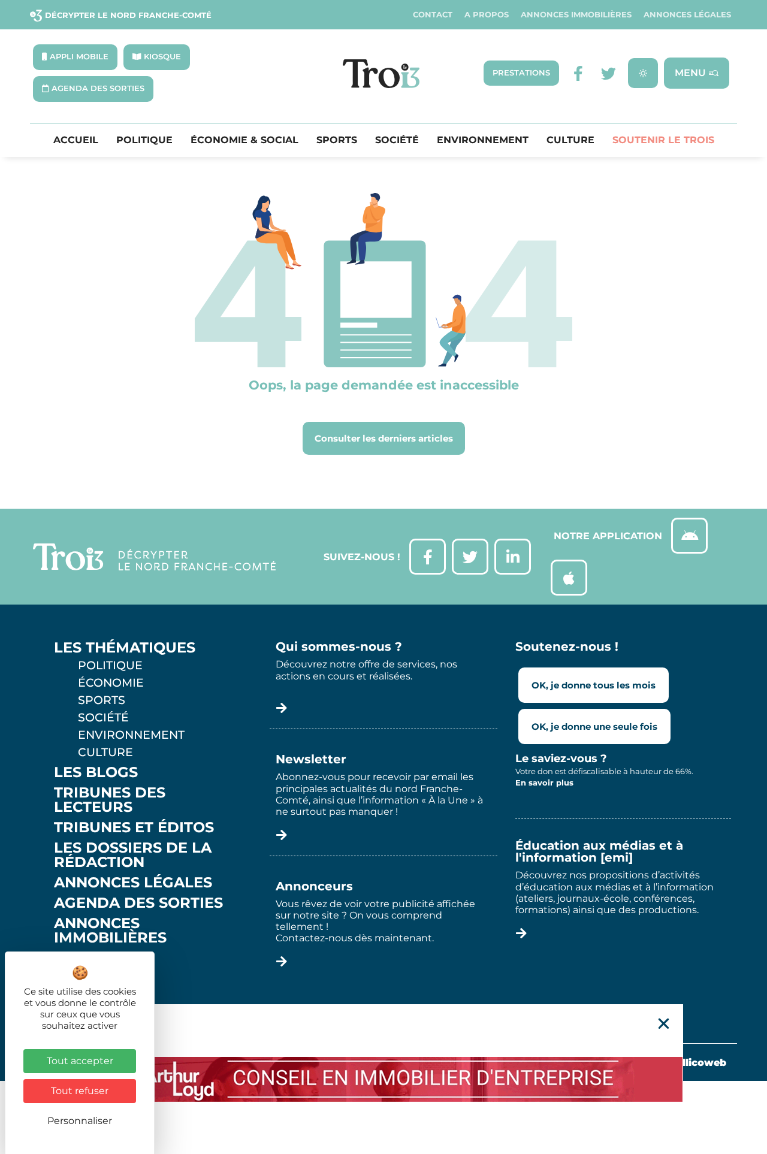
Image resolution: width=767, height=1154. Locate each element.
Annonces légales (687, 15)
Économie (111, 682)
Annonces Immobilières (576, 15)
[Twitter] (608, 73)
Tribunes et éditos (134, 827)
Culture (570, 140)
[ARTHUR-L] (383, 1079)
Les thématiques (124, 648)
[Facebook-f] (578, 73)
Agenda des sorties (138, 903)
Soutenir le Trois (663, 140)
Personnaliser (79, 1120)
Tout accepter (80, 1061)
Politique (144, 140)
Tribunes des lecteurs (109, 800)
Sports (336, 140)
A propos (486, 15)
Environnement (483, 140)
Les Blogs (96, 772)
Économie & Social (244, 140)
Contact (432, 15)
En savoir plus (544, 782)
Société (397, 140)
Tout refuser (79, 1090)
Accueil (75, 140)
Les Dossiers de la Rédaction (133, 855)
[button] (663, 1023)
